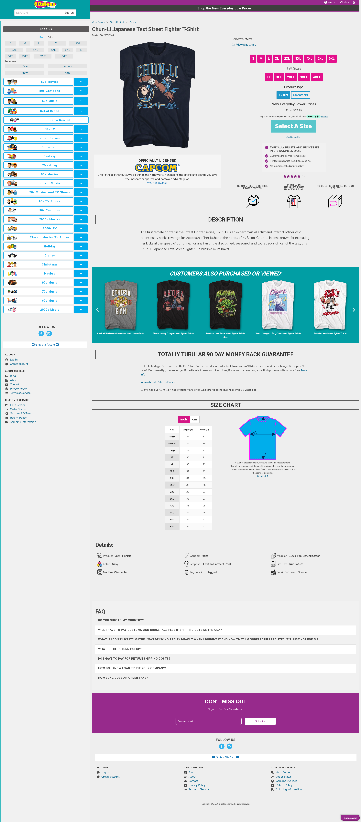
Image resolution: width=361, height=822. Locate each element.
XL (56, 43)
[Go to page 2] (226, 337)
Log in (14, 360)
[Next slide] (353, 309)
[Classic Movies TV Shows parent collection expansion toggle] (81, 237)
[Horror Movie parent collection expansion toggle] (81, 183)
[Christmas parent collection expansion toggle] (81, 264)
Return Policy (18, 418)
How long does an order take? (123, 677)
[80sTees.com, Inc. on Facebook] (41, 333)
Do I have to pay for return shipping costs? (134, 658)
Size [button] (41, 37)
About (14, 380)
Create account (19, 364)
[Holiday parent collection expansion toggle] (81, 246)
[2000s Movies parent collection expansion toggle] (81, 219)
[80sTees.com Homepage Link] (45, 7)
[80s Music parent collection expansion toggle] (81, 101)
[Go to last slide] (97, 309)
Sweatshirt (300, 95)
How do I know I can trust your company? (132, 668)
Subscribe (260, 721)
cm (194, 419)
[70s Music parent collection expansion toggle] (81, 291)
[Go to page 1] (224, 337)
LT (81, 50)
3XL (14, 50)
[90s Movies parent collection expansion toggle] (81, 174)
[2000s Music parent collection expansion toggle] (81, 309)
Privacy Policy (18, 389)
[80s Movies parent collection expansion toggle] (81, 82)
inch (183, 419)
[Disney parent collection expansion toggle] (81, 255)
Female (67, 66)
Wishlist (345, 2)
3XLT (42, 56)
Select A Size (293, 126)
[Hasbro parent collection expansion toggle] (81, 273)
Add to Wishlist (293, 137)
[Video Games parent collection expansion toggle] (81, 138)
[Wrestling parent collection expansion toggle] (81, 165)
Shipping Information (23, 422)
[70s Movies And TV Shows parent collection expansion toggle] (81, 192)
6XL (67, 50)
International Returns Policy (157, 382)
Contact (14, 384)
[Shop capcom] (157, 171)
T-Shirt (283, 95)
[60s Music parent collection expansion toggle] (81, 300)
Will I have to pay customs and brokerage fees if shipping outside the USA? (160, 630)
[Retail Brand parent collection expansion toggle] (81, 111)
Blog (13, 376)
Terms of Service (20, 393)
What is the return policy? (120, 649)
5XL (53, 50)
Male (25, 66)
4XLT (64, 56)
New (25, 73)
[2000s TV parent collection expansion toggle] (81, 228)
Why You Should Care (157, 182)
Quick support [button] (350, 818)
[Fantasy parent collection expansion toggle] (81, 156)
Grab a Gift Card (45, 345)
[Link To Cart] (354, 2)
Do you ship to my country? (121, 620)
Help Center (17, 405)
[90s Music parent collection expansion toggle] (81, 282)
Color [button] (50, 37)
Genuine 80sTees (20, 413)
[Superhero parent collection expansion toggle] (81, 147)
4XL (35, 50)
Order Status (18, 409)
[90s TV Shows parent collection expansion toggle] (81, 201)
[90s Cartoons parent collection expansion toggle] (81, 210)
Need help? (262, 476)
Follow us (45, 327)
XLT (10, 56)
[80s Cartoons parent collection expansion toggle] (81, 91)
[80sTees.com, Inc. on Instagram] (49, 333)
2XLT (25, 56)
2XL (78, 43)
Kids (67, 73)
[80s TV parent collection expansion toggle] (81, 129)
